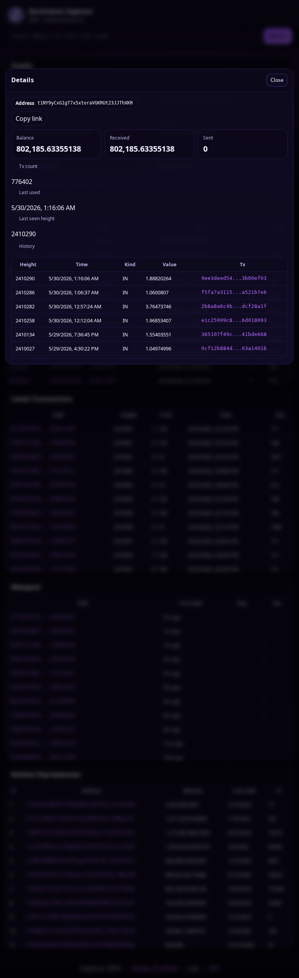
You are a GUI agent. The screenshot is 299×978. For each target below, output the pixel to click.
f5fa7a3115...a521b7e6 (234, 292)
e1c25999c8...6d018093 (234, 320)
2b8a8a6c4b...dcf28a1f (234, 306)
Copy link (29, 118)
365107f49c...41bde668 (234, 334)
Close (277, 80)
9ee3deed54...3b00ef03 (234, 278)
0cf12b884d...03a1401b (234, 348)
